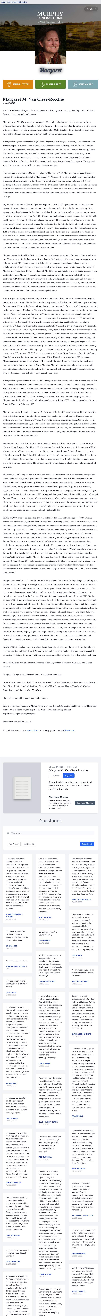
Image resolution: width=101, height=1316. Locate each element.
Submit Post (87, 844)
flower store (70, 730)
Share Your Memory (85, 803)
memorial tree (32, 730)
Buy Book (68, 775)
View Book (55, 775)
